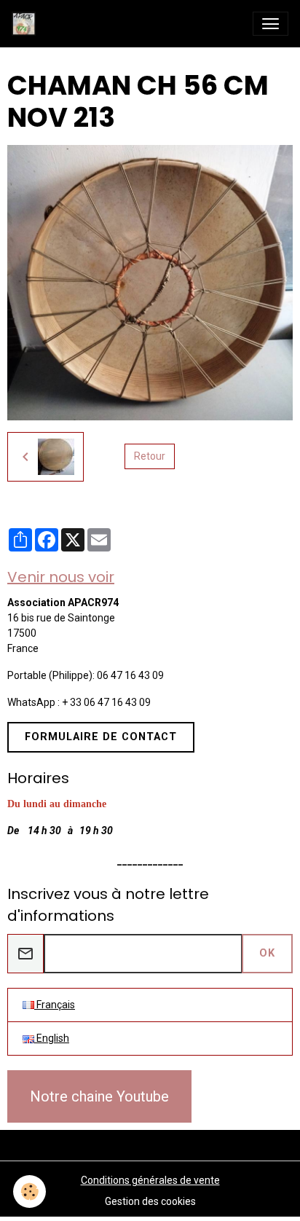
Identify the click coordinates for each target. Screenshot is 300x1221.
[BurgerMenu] (270, 24)
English (51, 1038)
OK (267, 953)
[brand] (27, 24)
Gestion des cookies (150, 1201)
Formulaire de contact (101, 737)
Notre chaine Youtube (99, 1096)
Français (54, 1004)
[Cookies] (29, 1191)
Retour (149, 456)
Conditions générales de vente (150, 1180)
